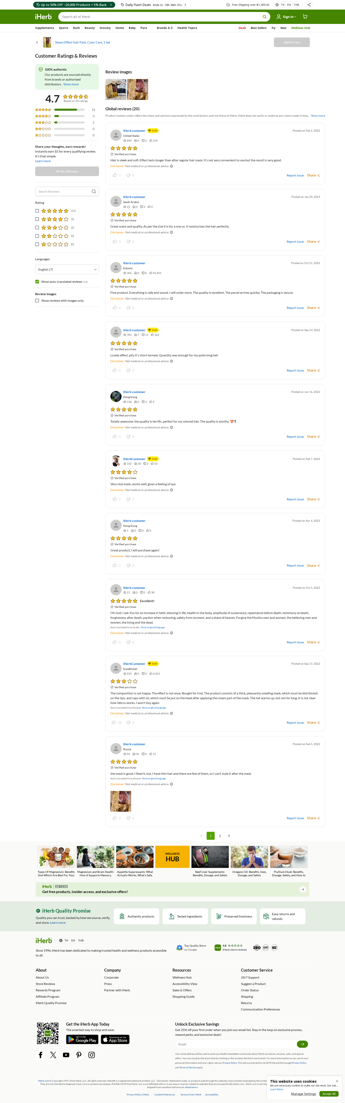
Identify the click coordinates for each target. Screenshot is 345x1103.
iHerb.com (43, 1080)
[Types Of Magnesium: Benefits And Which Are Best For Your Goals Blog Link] (56, 861)
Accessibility (211, 1094)
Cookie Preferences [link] (165, 1094)
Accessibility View (184, 984)
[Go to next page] (229, 836)
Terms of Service (187, 1067)
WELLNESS (172, 857)
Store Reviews (45, 984)
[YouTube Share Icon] (66, 1055)
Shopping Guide (183, 996)
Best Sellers (258, 28)
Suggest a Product (253, 984)
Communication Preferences (260, 1009)
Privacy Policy (299, 1062)
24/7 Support (250, 977)
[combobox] (67, 269)
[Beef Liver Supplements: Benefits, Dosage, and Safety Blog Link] (210, 861)
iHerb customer (134, 130)
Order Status (250, 990)
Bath (76, 28)
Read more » (191, 1087)
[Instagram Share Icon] (91, 1055)
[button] (309, 5)
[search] (94, 191)
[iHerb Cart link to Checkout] (305, 16)
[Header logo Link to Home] (43, 16)
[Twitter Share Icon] (53, 1055)
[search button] (264, 17)
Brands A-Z (165, 28)
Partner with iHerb (117, 990)
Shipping (247, 996)
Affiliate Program (47, 996)
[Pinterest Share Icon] (79, 1055)
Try (273, 28)
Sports (63, 28)
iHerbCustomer (134, 459)
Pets (144, 28)
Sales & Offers (182, 990)
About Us (42, 977)
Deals (242, 28)
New (283, 28)
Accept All (329, 1094)
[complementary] (164, 1094)
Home (120, 28)
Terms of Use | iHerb (191, 1094)
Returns (246, 1003)
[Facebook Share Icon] (40, 1055)
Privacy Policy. (229, 1062)
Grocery (105, 28)
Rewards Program (48, 990)
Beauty (90, 28)
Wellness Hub (300, 28)
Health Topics (187, 28)
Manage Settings (303, 1094)
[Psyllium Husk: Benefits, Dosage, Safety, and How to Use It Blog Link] (289, 861)
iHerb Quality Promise (51, 1003)
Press (108, 984)
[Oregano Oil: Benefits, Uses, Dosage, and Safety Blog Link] (249, 861)
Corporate (111, 977)
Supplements (44, 28)
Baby (132, 28)
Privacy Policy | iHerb (138, 1094)
